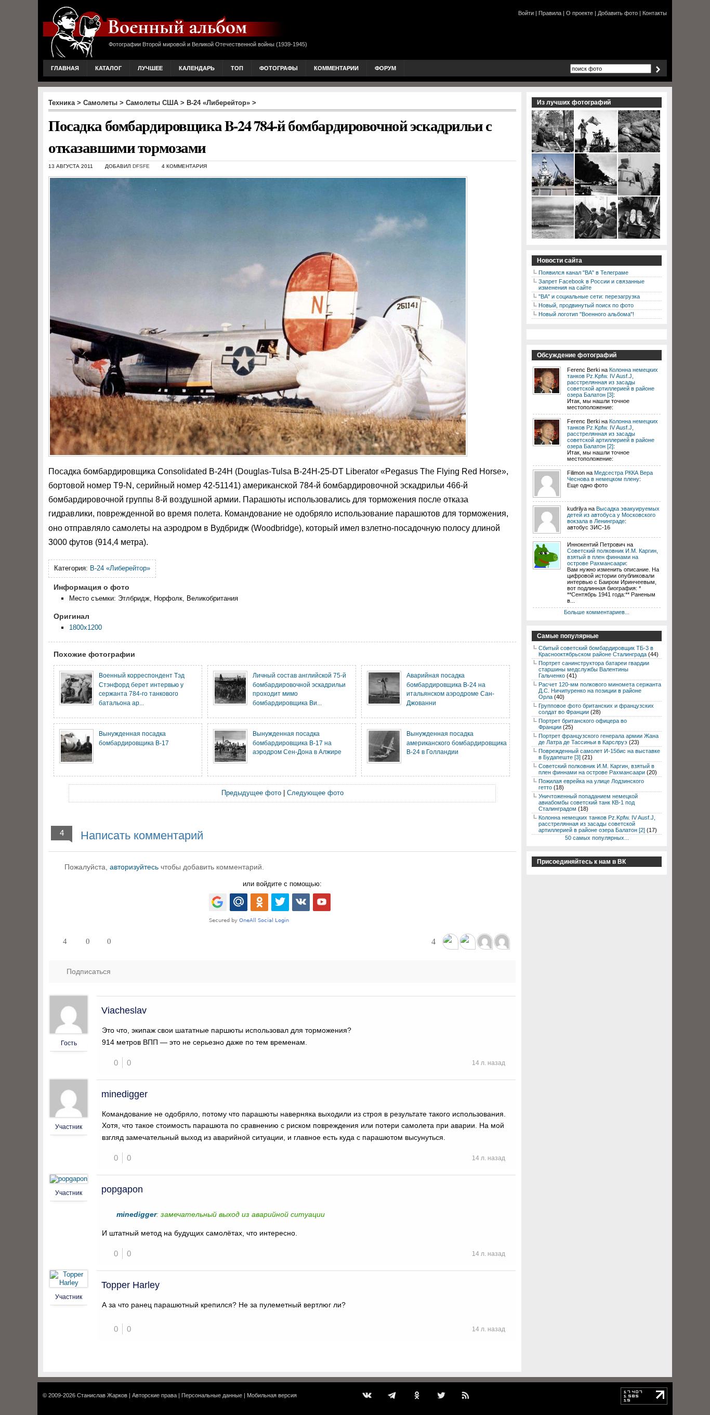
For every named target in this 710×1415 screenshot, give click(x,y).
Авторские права (154, 1395)
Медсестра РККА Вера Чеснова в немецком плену (610, 476)
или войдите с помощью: (282, 884)
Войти (526, 13)
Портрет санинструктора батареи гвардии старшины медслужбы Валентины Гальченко (593, 669)
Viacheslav (124, 1010)
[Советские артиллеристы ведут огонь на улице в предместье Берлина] (553, 151)
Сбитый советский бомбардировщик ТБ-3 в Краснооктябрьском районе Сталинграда (595, 651)
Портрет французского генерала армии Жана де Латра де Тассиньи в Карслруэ (598, 739)
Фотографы (278, 68)
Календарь (197, 68)
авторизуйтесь (134, 867)
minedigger (124, 1094)
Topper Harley (130, 1285)
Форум (385, 68)
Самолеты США (152, 103)
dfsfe (141, 166)
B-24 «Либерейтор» (218, 103)
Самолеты (100, 103)
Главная (65, 68)
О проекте (579, 13)
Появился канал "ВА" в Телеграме (583, 272)
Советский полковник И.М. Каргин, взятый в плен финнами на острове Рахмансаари (612, 557)
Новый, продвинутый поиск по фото (586, 305)
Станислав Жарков (102, 1395)
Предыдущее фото (251, 793)
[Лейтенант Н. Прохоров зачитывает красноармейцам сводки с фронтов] (596, 238)
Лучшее (150, 68)
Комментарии (336, 68)
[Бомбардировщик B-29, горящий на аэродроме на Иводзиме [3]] (596, 194)
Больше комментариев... (596, 612)
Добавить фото (618, 13)
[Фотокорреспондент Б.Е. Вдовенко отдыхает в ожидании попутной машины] (639, 151)
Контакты (654, 13)
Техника (61, 103)
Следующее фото (315, 793)
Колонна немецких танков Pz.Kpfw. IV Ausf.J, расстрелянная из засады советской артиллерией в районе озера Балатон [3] (612, 382)
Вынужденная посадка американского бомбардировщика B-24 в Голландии (456, 742)
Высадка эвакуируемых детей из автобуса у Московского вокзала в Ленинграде (613, 514)
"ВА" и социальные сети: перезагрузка (589, 296)
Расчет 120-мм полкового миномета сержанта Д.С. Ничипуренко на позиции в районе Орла (599, 690)
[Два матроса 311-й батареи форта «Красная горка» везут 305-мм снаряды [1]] (639, 238)
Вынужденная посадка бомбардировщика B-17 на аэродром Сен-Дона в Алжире (297, 742)
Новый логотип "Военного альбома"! (586, 314)
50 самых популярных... (597, 838)
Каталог (108, 68)
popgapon (122, 1189)
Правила (549, 13)
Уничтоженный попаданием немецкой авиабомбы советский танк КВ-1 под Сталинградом (588, 802)
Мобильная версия (272, 1395)
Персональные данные (211, 1395)
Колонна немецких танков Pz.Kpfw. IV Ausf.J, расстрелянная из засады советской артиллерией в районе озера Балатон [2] (612, 433)
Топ (237, 68)
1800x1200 (85, 627)
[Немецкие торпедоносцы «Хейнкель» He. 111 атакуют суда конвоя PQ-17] (553, 238)
